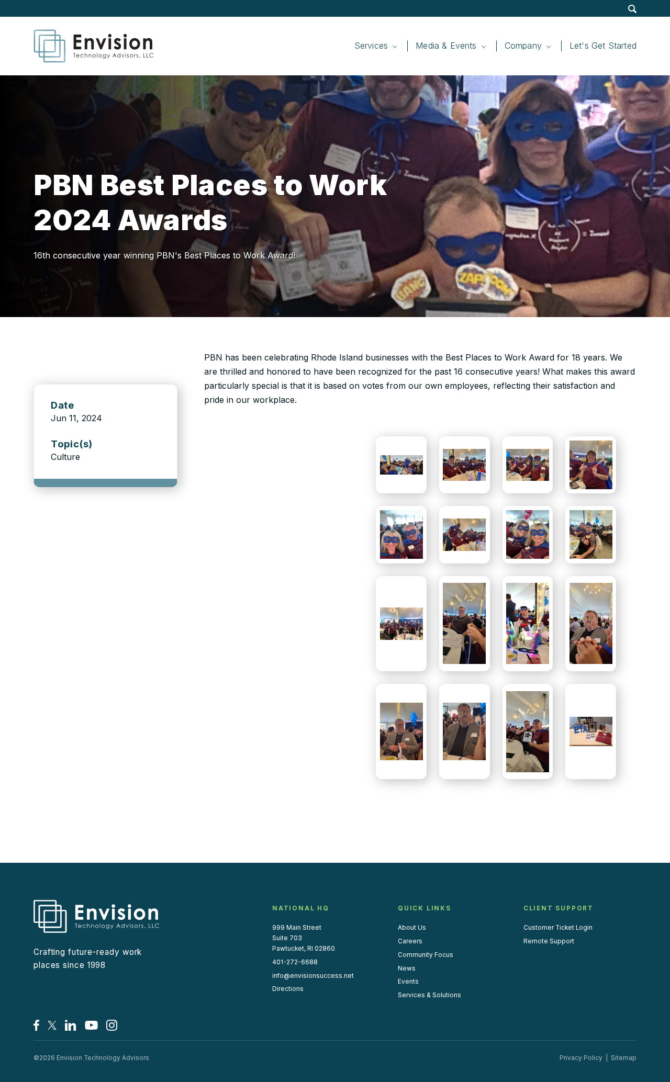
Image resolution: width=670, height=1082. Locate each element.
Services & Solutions (429, 995)
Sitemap (623, 1058)
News (407, 968)
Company (523, 45)
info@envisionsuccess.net (313, 975)
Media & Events (446, 45)
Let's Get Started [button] (603, 45)
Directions (288, 989)
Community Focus (425, 955)
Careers (410, 941)
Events (408, 981)
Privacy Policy (581, 1058)
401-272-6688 (295, 962)
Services (371, 45)
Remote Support (548, 941)
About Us (412, 927)
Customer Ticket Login (558, 927)
